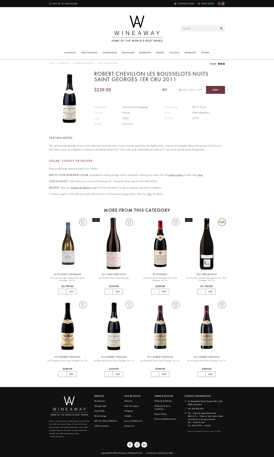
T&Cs (149, 194)
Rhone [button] (160, 52)
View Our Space (131, 406)
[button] (221, 4)
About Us (128, 401)
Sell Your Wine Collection (105, 420)
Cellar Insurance (101, 426)
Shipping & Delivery (163, 401)
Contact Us (129, 426)
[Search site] (221, 28)
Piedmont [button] (190, 52)
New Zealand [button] (89, 52)
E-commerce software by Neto (160, 453)
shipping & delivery (80, 187)
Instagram (128, 411)
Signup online (175, 175)
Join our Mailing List (133, 420)
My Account (99, 401)
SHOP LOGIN (207, 3)
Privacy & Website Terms (165, 419)
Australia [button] (70, 52)
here (200, 175)
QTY (164, 89)
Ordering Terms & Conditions (162, 407)
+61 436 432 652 (196, 408)
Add (215, 89)
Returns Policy (160, 414)
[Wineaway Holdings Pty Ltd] (137, 28)
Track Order (99, 411)
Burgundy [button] (128, 52)
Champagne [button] (109, 52)
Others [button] (205, 52)
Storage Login (185, 3)
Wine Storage (100, 416)
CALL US (65, 3)
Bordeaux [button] (145, 52)
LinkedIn (127, 416)
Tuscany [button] (174, 52)
